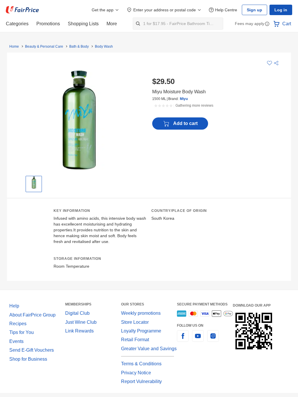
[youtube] (198, 339)
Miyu (184, 99)
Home (14, 46)
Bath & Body (79, 46)
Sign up (254, 10)
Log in (280, 10)
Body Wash (104, 46)
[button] (267, 24)
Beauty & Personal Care (44, 46)
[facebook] (183, 339)
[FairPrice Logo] (22, 10)
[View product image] (34, 182)
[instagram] (213, 339)
